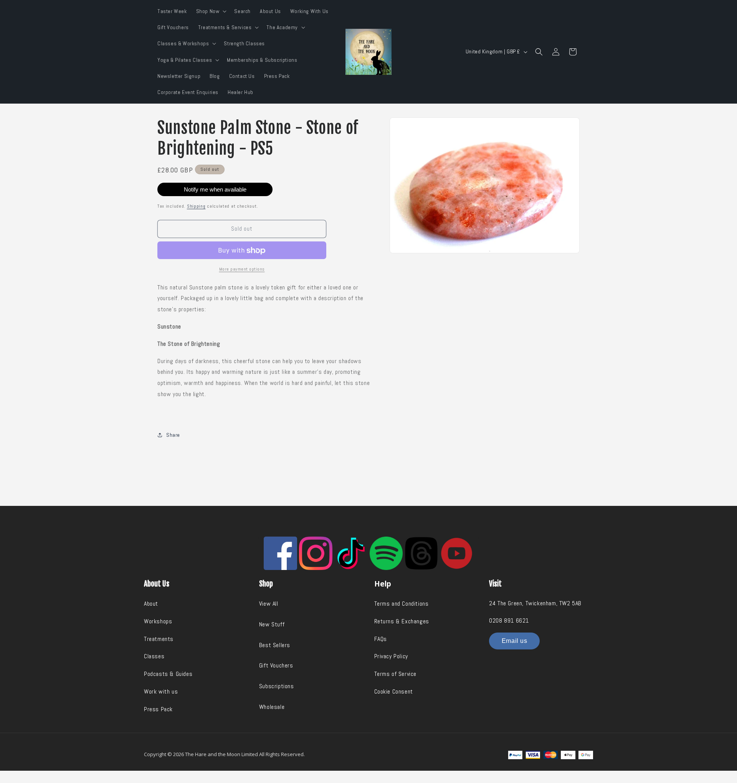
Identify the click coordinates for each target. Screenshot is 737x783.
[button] (211, 11)
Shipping (196, 206)
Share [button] (173, 434)
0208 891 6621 (509, 620)
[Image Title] (280, 553)
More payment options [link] (242, 269)
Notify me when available (215, 189)
